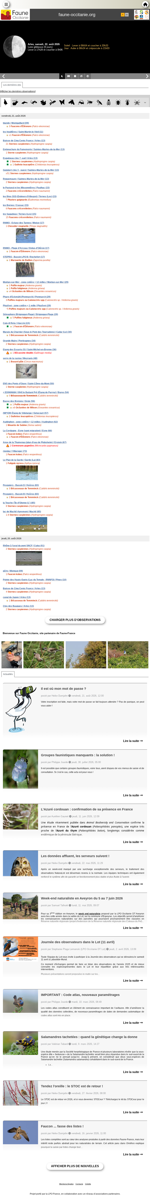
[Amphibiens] (43, 102)
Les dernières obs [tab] (12, 85)
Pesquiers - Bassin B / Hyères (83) (21, 494)
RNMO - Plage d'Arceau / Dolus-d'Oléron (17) (26, 248)
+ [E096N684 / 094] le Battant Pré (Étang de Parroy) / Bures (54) (36, 392)
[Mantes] (99, 102)
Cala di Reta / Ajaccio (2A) (16, 323)
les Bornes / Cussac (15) (16, 205)
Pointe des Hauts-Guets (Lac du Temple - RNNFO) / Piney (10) (34, 579)
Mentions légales (66, 1184)
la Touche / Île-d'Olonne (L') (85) (19, 503)
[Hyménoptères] (90, 102)
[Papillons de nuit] (71, 102)
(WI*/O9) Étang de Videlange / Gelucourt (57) (25, 413)
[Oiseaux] (5, 102)
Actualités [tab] (8, 674)
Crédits (88, 1184)
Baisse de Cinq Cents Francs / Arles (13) (24, 140)
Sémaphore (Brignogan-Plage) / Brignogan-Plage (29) (30, 314)
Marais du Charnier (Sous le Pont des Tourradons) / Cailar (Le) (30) (37, 332)
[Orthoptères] (80, 102)
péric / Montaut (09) (13, 571)
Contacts (79, 1184)
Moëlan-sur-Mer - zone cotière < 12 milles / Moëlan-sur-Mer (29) (35, 282)
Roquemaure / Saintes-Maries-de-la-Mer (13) (26, 179)
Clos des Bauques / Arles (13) (18, 606)
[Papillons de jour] (62, 102)
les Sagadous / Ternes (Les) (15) (19, 214)
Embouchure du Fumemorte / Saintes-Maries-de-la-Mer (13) (34, 149)
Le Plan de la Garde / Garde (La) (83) (21, 460)
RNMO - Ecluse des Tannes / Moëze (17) (23, 223)
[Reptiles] (34, 102)
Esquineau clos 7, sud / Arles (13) (20, 158)
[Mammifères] (15, 102)
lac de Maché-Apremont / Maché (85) (22, 511)
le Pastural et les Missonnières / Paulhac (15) (26, 187)
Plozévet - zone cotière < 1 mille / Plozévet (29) (27, 305)
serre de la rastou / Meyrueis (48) (20, 358)
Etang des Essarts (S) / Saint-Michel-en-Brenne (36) (29, 349)
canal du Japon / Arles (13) (17, 597)
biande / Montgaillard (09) (16, 123)
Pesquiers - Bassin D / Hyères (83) (21, 485)
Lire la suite (131, 740)
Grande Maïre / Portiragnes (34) (19, 340)
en (127, 15)
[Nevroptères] (137, 102)
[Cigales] (108, 102)
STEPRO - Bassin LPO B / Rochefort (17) (24, 257)
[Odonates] (52, 102)
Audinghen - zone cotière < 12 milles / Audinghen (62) (30, 422)
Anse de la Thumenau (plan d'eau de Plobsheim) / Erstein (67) (34, 442)
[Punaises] (118, 102)
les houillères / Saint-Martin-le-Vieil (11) (23, 132)
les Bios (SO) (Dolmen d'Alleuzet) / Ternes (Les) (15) (30, 196)
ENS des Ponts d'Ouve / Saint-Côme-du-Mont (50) (28, 383)
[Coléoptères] (127, 102)
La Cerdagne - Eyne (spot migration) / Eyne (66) (27, 430)
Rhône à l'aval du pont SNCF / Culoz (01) (23, 545)
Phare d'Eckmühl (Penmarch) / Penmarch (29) (26, 297)
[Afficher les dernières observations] (17, 91)
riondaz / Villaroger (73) (15, 451)
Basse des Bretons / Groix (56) (19, 401)
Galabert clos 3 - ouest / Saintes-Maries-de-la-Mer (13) (31, 170)
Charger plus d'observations (75, 619)
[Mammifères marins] (24, 102)
